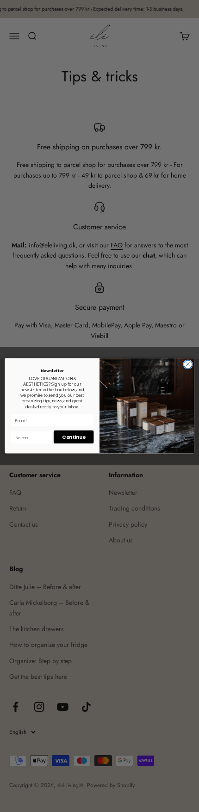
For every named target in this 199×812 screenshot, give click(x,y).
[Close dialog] (188, 364)
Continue (73, 437)
